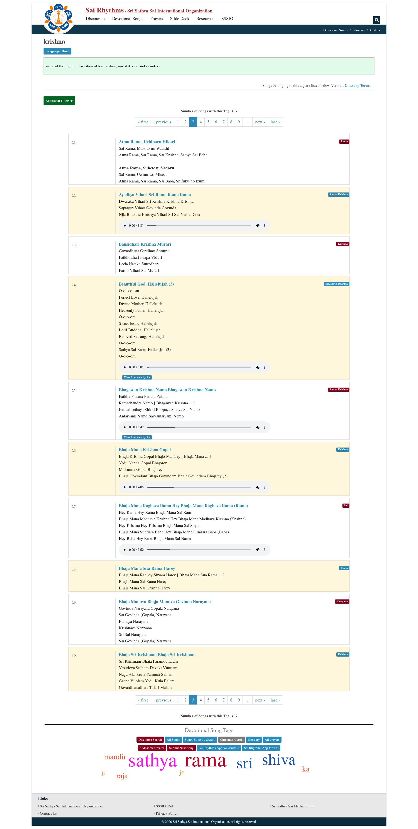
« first (143, 122)
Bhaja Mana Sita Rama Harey (147, 568)
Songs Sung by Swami (200, 739)
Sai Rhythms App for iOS (261, 748)
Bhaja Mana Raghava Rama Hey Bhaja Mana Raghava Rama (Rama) (183, 505)
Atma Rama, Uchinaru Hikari (147, 141)
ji (103, 772)
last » (275, 122)
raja (122, 775)
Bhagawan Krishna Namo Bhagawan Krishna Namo (167, 389)
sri (244, 762)
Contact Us (48, 813)
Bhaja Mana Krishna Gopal (145, 449)
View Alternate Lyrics (137, 377)
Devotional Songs (127, 18)
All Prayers (272, 739)
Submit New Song (181, 748)
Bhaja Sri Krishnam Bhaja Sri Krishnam (157, 654)
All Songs (173, 739)
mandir (115, 756)
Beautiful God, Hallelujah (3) (146, 284)
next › (260, 122)
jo (182, 772)
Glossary (359, 30)
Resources (205, 18)
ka (306, 768)
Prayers (156, 18)
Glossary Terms (357, 85)
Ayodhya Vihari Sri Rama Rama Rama (155, 194)
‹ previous (162, 122)
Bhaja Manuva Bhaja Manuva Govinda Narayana (165, 601)
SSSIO (227, 18)
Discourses (95, 18)
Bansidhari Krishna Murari (145, 244)
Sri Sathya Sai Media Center (293, 806)
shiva (279, 758)
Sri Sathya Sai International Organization (71, 806)
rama (206, 758)
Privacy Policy (167, 813)
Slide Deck (179, 18)
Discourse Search (150, 739)
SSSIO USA (165, 806)
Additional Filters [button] (57, 100)
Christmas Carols (231, 739)
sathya (152, 759)
